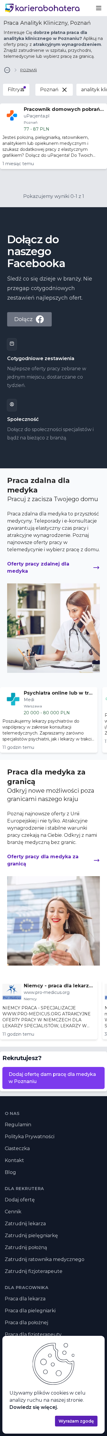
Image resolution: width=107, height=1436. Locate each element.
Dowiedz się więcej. (34, 1407)
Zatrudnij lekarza (25, 1223)
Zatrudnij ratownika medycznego (44, 1259)
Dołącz (23, 319)
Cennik (13, 1212)
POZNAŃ (28, 70)
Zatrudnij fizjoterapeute (33, 1271)
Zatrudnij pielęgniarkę (31, 1235)
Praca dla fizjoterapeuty (33, 1334)
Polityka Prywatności (29, 1136)
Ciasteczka (17, 1148)
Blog (10, 1172)
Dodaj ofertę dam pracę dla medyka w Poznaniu (52, 1077)
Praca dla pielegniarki (30, 1310)
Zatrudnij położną (26, 1247)
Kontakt (14, 1160)
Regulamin (18, 1124)
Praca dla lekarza (25, 1299)
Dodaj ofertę (20, 1200)
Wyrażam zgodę (76, 1421)
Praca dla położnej (26, 1322)
